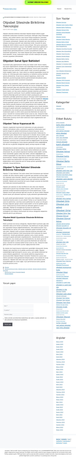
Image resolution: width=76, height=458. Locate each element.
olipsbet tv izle (61, 289)
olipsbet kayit (58, 234)
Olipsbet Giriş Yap (63, 213)
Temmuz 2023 (60, 392)
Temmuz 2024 (60, 362)
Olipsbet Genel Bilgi (60, 196)
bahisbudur (66, 441)
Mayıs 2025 (59, 342)
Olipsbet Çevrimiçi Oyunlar (64, 49)
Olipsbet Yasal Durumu (63, 54)
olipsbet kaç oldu (59, 236)
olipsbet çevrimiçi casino (62, 312)
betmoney (59, 443)
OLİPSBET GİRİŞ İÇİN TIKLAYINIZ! (38, 2)
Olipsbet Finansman (62, 92)
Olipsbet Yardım (61, 37)
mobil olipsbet (59, 147)
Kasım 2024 (59, 352)
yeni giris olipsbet (62, 328)
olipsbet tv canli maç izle (63, 286)
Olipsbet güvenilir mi (62, 225)
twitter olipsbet (61, 323)
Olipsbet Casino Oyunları (61, 190)
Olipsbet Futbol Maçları (63, 39)
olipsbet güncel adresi (63, 224)
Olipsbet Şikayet (63, 317)
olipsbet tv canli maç (63, 282)
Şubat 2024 (59, 374)
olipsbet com (67, 194)
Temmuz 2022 (60, 422)
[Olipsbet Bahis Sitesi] (9, 8)
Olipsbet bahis (62, 156)
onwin (65, 443)
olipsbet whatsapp (61, 296)
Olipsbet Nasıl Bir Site (62, 253)
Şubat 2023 (59, 404)
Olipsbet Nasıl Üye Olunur (61, 255)
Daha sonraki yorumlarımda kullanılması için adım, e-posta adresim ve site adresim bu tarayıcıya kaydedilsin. (25, 319)
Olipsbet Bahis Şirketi (62, 42)
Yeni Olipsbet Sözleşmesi (63, 71)
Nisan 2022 (59, 430)
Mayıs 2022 (59, 427)
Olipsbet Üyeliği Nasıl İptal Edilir (62, 310)
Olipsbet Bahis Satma (62, 59)
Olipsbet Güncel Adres (63, 219)
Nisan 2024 (59, 369)
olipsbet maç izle (62, 242)
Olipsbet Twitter (61, 291)
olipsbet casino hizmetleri (62, 188)
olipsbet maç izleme (61, 244)
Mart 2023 (59, 402)
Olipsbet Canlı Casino (62, 176)
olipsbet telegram (62, 278)
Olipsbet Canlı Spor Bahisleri (61, 181)
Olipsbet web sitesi (63, 294)
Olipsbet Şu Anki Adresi (60, 321)
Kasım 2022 (59, 412)
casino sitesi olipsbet (60, 129)
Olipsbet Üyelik (61, 307)
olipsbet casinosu (59, 194)
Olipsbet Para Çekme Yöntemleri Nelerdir (15, 272)
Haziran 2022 (60, 425)
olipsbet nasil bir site (60, 251)
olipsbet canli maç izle (64, 170)
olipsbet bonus (70, 166)
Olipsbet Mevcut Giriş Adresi (61, 246)
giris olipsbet (60, 135)
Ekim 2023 (59, 384)
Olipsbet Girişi (63, 210)
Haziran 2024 (60, 364)
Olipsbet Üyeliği (59, 309)
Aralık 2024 (59, 349)
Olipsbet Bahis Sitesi (63, 162)
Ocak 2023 (59, 407)
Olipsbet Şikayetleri (60, 319)
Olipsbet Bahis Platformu (63, 27)
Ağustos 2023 (60, 389)
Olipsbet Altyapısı (59, 154)
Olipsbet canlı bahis (63, 173)
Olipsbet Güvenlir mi (63, 228)
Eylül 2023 (59, 387)
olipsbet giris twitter (63, 198)
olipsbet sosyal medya (60, 274)
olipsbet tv (59, 280)
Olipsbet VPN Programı (63, 80)
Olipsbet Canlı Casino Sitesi (64, 25)
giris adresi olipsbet (62, 131)
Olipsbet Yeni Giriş (63, 302)
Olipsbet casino (60, 187)
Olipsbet (59, 8)
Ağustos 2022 (60, 420)
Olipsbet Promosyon (62, 265)
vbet (69, 439)
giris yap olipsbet (62, 138)
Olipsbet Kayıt (66, 234)
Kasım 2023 (59, 382)
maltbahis (59, 441)
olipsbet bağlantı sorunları (61, 166)
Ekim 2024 (59, 354)
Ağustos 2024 (60, 359)
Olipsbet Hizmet (59, 230)
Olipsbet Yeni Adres (62, 298)
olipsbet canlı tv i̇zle (60, 183)
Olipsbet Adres (61, 149)
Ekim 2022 (59, 415)
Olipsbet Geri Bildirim (62, 61)
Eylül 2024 (59, 357)
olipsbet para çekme (61, 263)
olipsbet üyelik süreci (60, 314)
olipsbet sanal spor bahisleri (25, 269)
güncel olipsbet (61, 142)
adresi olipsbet (60, 122)
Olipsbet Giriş (68, 8)
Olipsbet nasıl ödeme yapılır (61, 257)
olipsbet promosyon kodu (11, 269)
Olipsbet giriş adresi (62, 206)
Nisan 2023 (59, 399)
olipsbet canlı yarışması (60, 185)
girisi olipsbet (61, 133)
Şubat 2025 (59, 344)
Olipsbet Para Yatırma (63, 261)
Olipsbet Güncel (62, 216)
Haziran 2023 (60, 394)
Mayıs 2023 (59, 397)
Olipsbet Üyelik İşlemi (62, 90)
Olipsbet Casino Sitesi (63, 192)
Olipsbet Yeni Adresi (63, 300)
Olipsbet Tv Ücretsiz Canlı (64, 64)
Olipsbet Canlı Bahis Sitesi (64, 175)
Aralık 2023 (59, 379)
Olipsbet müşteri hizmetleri (63, 249)
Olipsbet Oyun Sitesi (69, 259)
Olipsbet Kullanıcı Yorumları (61, 238)
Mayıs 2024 (59, 367)
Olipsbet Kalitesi (61, 78)
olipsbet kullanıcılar (67, 236)
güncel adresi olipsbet (61, 139)
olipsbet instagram (63, 232)
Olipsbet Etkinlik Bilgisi (62, 56)
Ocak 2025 (59, 347)
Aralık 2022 (59, 409)
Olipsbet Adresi (63, 151)
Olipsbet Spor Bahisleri (62, 276)
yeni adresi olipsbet (63, 325)
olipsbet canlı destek (64, 179)
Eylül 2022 (59, 417)
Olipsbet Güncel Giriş (62, 30)
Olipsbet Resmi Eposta (63, 83)
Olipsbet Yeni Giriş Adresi (62, 304)
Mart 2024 (59, 372)
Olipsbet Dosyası (61, 22)
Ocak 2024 (59, 377)
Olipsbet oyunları (60, 259)
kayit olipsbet (63, 144)
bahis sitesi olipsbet (63, 125)
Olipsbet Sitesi (62, 272)
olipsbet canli (60, 168)
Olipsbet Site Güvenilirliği (63, 51)
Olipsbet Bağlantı (9, 273)
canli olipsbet (60, 127)
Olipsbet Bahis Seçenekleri (61, 158)
